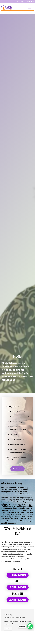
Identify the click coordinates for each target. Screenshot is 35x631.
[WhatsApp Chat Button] (30, 626)
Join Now (8, 628)
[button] (30, 8)
